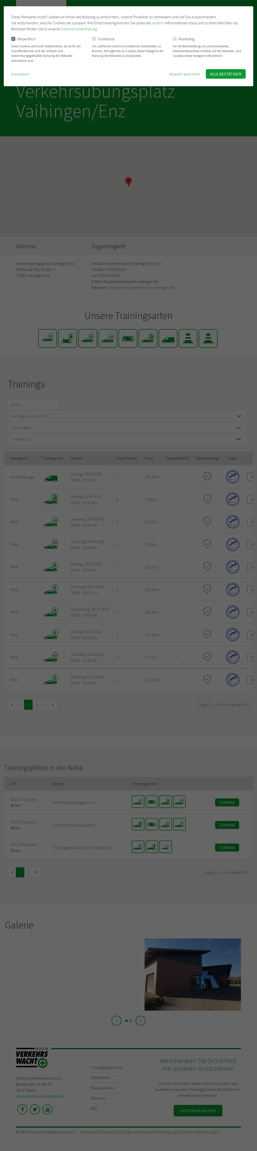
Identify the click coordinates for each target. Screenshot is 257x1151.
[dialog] (128, 46)
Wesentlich (26, 38)
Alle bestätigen (225, 73)
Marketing (187, 38)
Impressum (20, 73)
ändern (158, 22)
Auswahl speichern (184, 73)
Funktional (106, 38)
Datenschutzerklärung (79, 28)
